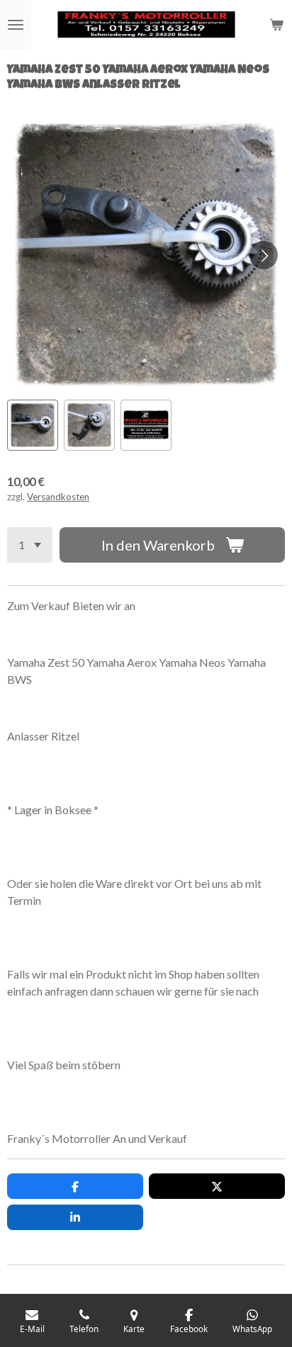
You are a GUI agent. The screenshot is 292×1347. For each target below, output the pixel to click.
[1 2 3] (29, 545)
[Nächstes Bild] (263, 255)
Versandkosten (58, 496)
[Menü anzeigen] (15, 25)
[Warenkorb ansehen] (276, 25)
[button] (32, 425)
